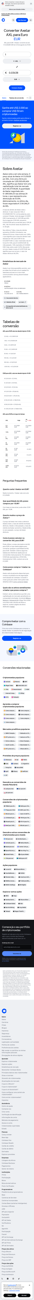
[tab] (4, 97)
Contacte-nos (6, 1109)
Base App (5, 1137)
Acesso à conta (7, 1123)
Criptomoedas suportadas (11, 1126)
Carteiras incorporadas (10, 1200)
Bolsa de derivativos (9, 1183)
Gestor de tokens (8, 1169)
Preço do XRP (6, 1260)
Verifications (6, 1223)
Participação (6, 1177)
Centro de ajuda (7, 1106)
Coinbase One (6, 1140)
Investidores (6, 1036)
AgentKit (5, 1229)
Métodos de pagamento (10, 1120)
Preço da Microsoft (8, 1272)
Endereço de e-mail (8, 943)
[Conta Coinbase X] (2, 1279)
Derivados (5, 1151)
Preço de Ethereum (8, 1254)
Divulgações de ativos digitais (12, 1055)
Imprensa (5, 1031)
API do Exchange (7, 1237)
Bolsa (4, 1180)
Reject (10, 1295)
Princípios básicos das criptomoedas (14, 1073)
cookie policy (12, 1285)
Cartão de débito (7, 1149)
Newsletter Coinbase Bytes (11, 1070)
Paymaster (5, 1214)
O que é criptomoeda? (9, 1087)
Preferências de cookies (10, 1048)
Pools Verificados (8, 1186)
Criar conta (5, 1112)
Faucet (4, 1234)
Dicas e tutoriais (7, 1075)
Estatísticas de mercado (10, 1067)
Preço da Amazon (8, 1274)
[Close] (29, 1285)
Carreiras (5, 1022)
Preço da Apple (7, 1269)
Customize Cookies (14, 1290)
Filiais (4, 1025)
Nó (3, 1226)
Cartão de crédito (8, 1146)
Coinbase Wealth (8, 1143)
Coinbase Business (8, 1163)
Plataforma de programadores (12, 1192)
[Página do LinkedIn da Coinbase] (7, 1279)
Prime (4, 1175)
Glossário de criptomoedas (11, 1078)
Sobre (4, 1019)
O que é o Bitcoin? (8, 1084)
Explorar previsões (8, 1154)
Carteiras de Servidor (9, 1198)
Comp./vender (7, 1135)
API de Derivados (8, 1245)
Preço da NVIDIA (7, 1266)
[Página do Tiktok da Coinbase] (19, 1279)
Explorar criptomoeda (9, 1061)
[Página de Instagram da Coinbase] (13, 1279)
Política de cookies (8, 1045)
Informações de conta (9, 1117)
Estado (4, 1129)
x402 (3, 1209)
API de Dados (6, 1220)
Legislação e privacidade (10, 1042)
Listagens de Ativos (8, 1160)
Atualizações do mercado (10, 1081)
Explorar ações (7, 1064)
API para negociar (8, 1212)
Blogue (4, 1028)
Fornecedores (7, 1039)
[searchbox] (17, 79)
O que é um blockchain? (10, 1089)
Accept (24, 1295)
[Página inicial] (3, 20)
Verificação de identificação (11, 1114)
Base (3, 1195)
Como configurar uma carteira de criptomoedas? (13, 1093)
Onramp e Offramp (8, 1206)
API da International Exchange (12, 1240)
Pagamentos (6, 1166)
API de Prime (6, 1243)
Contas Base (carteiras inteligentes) (14, 1203)
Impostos (5, 1100)
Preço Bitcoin (6, 1251)
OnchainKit (5, 1217)
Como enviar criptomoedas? (11, 1097)
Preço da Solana (7, 1257)
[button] (31, 20)
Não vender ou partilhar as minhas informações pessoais (14, 1051)
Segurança (5, 1033)
